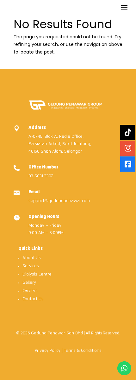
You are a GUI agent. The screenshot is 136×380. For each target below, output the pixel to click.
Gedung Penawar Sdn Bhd (57, 333)
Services (30, 266)
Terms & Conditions (83, 351)
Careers (30, 291)
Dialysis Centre (37, 274)
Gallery (29, 283)
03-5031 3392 (40, 176)
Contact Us (33, 299)
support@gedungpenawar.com (59, 201)
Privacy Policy (47, 351)
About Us (31, 258)
